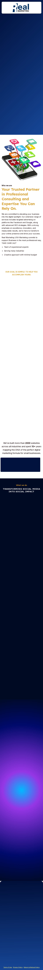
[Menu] (4, 7)
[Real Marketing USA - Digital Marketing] (21, 8)
